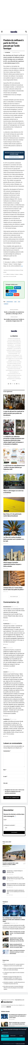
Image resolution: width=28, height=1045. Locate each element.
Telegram (10, 294)
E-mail (5, 776)
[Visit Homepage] (14, 32)
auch (15, 301)
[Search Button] (26, 32)
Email (17, 294)
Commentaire (7, 751)
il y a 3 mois (6, 494)
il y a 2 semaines (6, 417)
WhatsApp (10, 287)
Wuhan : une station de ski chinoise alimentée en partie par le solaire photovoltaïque (17, 952)
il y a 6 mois (6, 591)
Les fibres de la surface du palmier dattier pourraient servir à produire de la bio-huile (13, 539)
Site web (5, 783)
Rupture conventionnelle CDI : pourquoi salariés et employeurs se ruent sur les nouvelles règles (17, 946)
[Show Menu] (2, 32)
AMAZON (8, 1006)
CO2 (19, 301)
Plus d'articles (14, 596)
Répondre (6, 620)
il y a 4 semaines (6, 446)
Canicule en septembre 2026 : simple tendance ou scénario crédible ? (10, 863)
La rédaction (7, 52)
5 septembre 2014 (15, 52)
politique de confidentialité (20, 1043)
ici (22, 266)
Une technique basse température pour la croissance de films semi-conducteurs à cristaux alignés (14, 919)
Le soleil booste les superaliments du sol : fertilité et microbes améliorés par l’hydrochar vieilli (14, 467)
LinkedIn (18, 287)
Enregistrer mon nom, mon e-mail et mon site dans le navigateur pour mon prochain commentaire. (14, 791)
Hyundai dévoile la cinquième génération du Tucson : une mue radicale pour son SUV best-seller (16, 892)
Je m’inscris (12, 1039)
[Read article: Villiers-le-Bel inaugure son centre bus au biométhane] (14, 481)
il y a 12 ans (15, 606)
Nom (5, 769)
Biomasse (7, 408)
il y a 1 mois (6, 471)
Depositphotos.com (19, 999)
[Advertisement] (14, 15)
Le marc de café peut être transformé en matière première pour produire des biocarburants (13, 413)
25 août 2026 (13, 923)
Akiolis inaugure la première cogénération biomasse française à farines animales (12, 564)
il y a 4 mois (6, 543)
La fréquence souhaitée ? (9, 825)
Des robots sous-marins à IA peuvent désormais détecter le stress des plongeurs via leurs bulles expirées (13, 988)
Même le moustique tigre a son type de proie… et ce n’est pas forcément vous (17, 933)
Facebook (13, 291)
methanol (6, 303)
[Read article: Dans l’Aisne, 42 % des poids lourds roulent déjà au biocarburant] (14, 504)
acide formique (10, 301)
